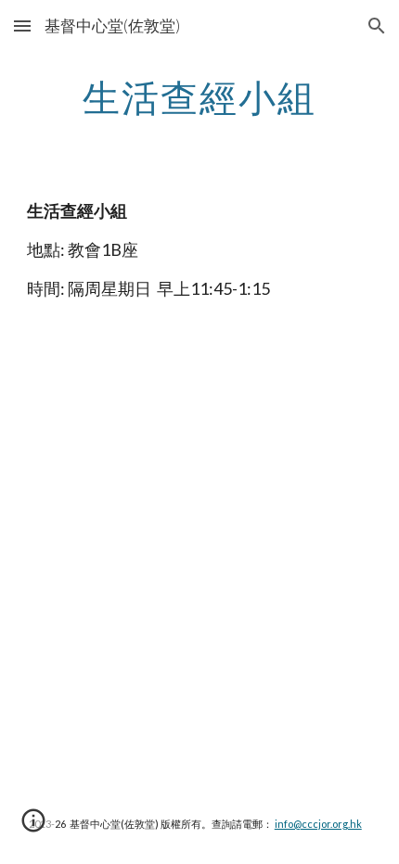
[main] (199, 97)
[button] (22, 25)
